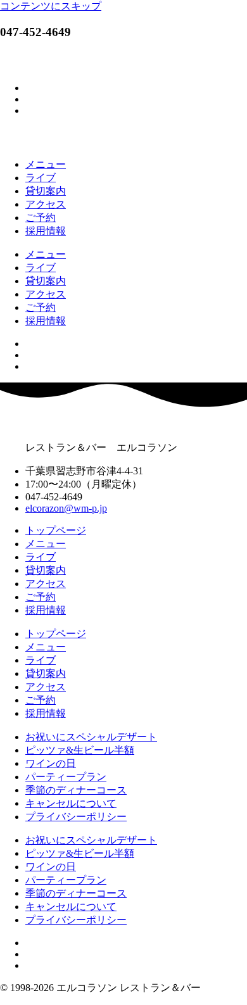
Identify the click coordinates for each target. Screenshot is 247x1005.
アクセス (45, 204)
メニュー (45, 164)
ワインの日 (50, 763)
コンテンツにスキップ (50, 6)
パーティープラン (65, 776)
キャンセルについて (71, 803)
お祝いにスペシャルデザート (91, 736)
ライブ (40, 177)
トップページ (55, 530)
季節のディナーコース (76, 790)
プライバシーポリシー (76, 816)
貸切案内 (45, 191)
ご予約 (40, 217)
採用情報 (45, 230)
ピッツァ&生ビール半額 (79, 750)
